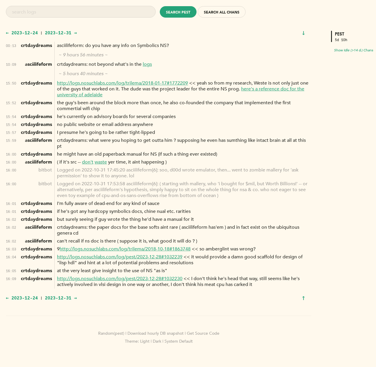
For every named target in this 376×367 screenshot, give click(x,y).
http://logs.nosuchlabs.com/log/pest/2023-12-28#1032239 (119, 257)
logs (147, 64)
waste (101, 162)
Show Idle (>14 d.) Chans (353, 50)
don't (87, 162)
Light (145, 341)
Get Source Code (203, 333)
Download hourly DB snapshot (155, 333)
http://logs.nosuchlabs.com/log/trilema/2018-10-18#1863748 (125, 249)
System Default (178, 341)
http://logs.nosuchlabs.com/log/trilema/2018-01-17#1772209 (122, 83)
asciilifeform (38, 64)
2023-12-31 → (61, 32)
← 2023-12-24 (22, 32)
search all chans (221, 12)
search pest (178, 12)
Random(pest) (111, 333)
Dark (157, 341)
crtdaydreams (36, 45)
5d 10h (341, 39)
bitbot (45, 170)
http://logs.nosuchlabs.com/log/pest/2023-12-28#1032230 (119, 278)
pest (339, 34)
